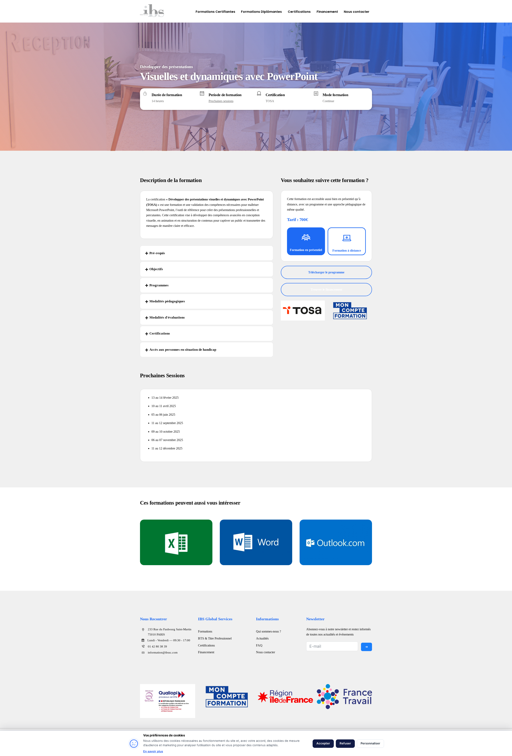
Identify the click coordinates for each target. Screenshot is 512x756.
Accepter (323, 743)
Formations (205, 631)
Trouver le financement (326, 289)
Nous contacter (356, 11)
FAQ (259, 645)
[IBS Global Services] (152, 15)
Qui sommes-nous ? (268, 631)
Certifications (299, 11)
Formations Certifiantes (215, 11)
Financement (327, 11)
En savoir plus (153, 751)
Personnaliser (370, 743)
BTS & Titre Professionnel (215, 638)
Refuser (345, 743)
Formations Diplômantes (261, 11)
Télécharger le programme (326, 272)
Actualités (262, 638)
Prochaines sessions (221, 101)
